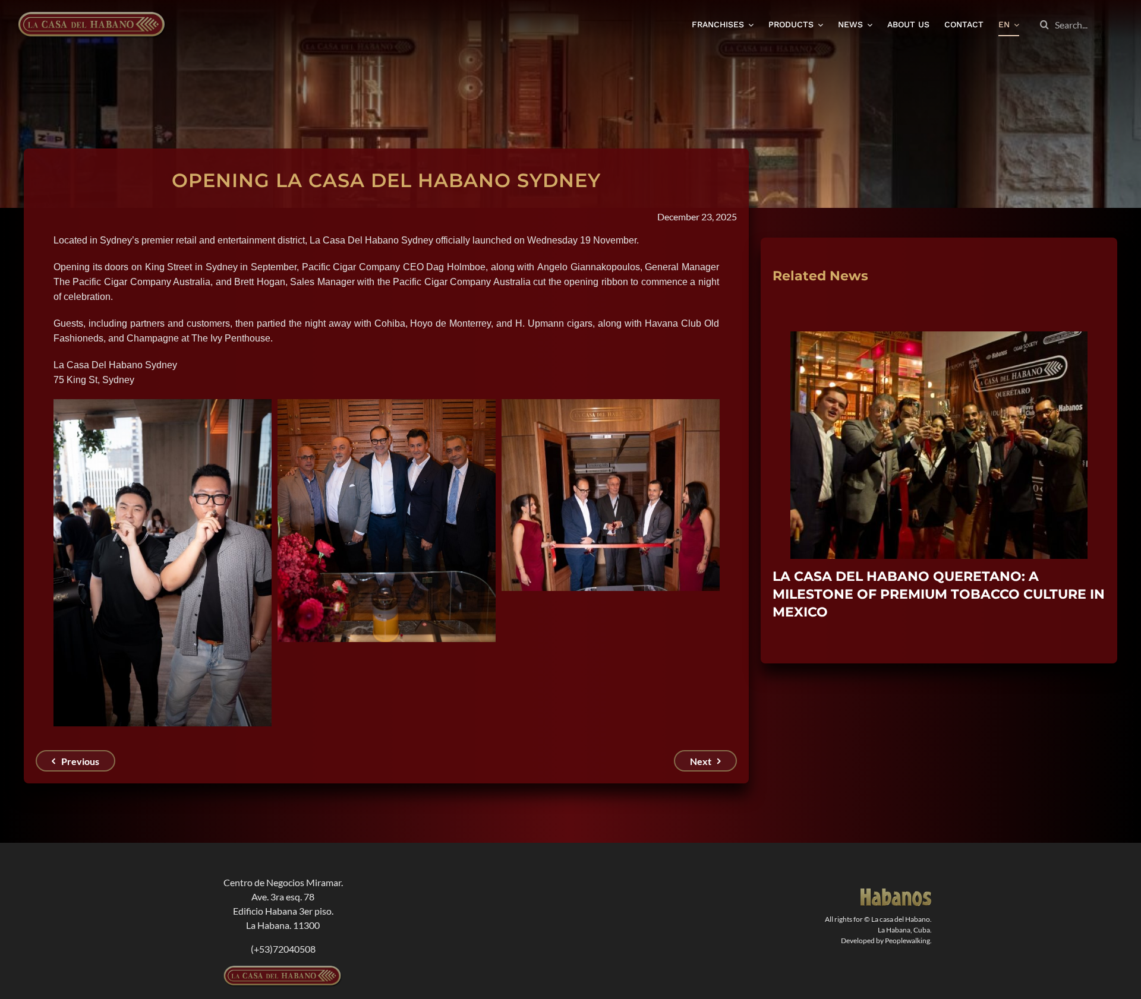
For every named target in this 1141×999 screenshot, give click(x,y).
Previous (80, 761)
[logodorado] (896, 893)
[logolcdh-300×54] (282, 970)
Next (700, 761)
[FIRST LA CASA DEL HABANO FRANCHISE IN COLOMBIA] (939, 337)
